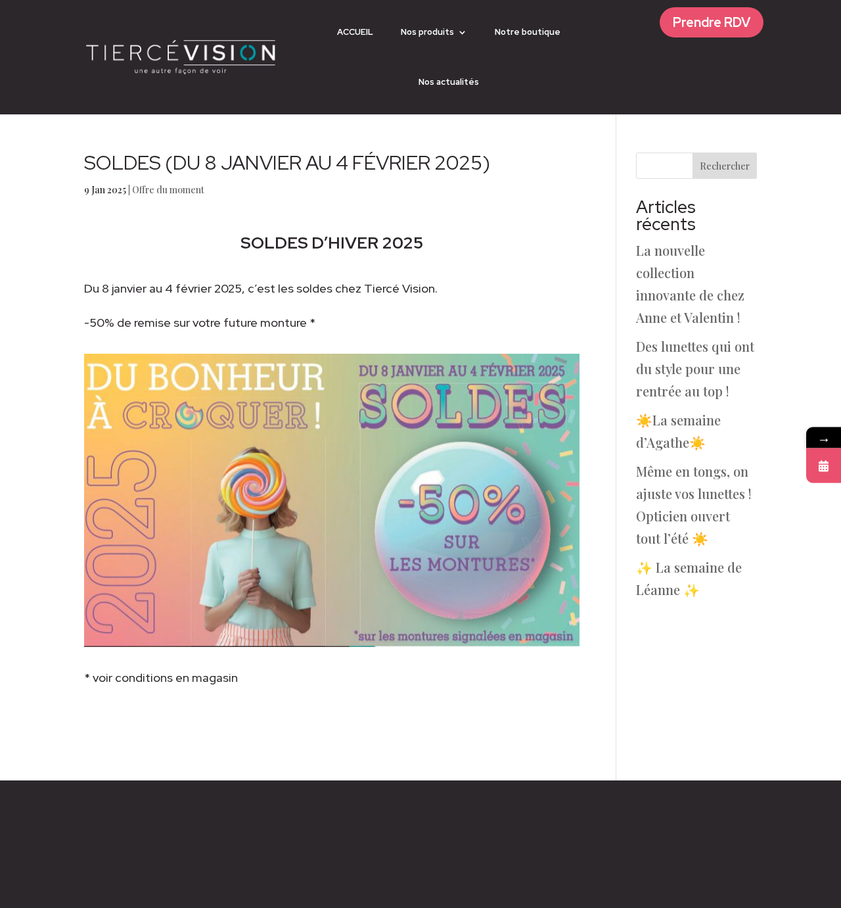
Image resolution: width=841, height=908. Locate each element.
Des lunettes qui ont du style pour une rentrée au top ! (695, 368)
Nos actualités (449, 81)
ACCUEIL (355, 31)
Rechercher (725, 166)
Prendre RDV (711, 22)
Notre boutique (527, 31)
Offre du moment (168, 189)
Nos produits (427, 31)
